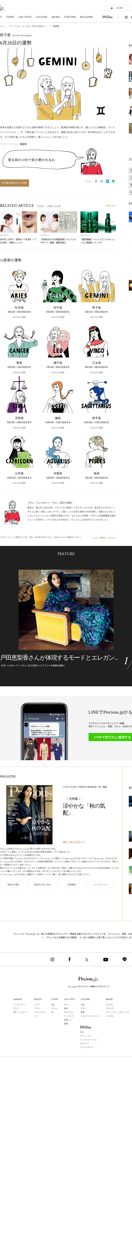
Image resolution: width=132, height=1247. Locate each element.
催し (53, 1005)
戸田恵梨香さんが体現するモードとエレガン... (59, 657)
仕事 (83, 1005)
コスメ (37, 1008)
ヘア (36, 1016)
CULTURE (85, 999)
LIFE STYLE (69, 999)
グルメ (54, 1008)
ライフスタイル (86, 1047)
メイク (37, 1005)
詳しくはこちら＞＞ (74, 842)
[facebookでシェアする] (96, 181)
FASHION (17, 999)
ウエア (16, 1008)
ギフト (67, 1005)
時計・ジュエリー (20, 1012)
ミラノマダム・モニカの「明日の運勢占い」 (28, 26)
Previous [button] (3, 222)
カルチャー (85, 1044)
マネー (83, 1008)
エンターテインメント (90, 1016)
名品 (82, 1032)
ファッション (85, 1036)
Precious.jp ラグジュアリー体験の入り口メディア (88, 987)
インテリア (69, 1016)
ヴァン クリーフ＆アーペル (117, 1012)
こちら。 (53, 849)
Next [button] (113, 222)
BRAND (109, 999)
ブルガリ (109, 1005)
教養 (83, 1012)
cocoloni (111, 537)
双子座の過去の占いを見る (14, 183)
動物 (66, 1008)
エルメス (109, 1008)
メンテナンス (40, 1012)
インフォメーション (88, 1040)
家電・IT (67, 1020)
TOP (2, 26)
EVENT (55, 999)
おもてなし (69, 1012)
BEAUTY (38, 999)
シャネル (109, 1016)
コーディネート (19, 1005)
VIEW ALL (110, 206)
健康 (66, 1024)
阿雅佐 (102, 537)
